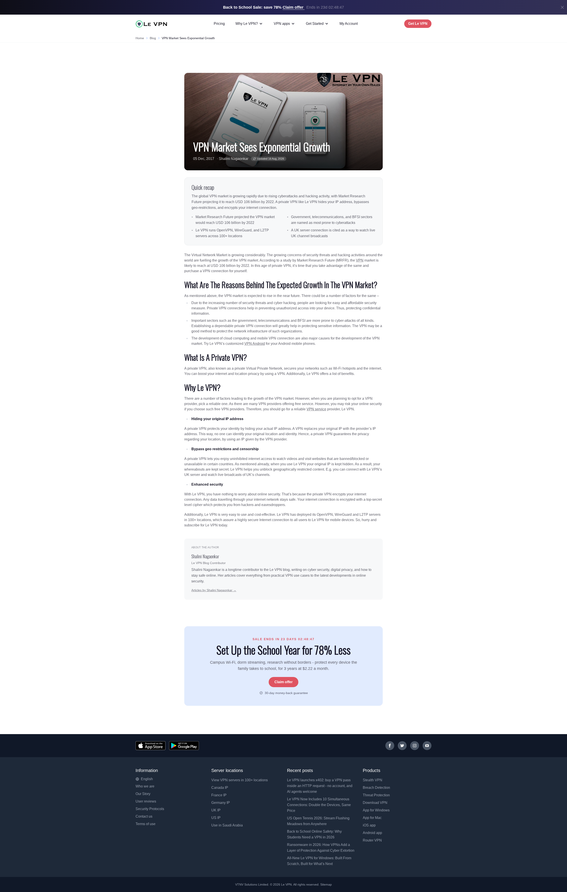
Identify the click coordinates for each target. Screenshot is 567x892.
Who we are (145, 786)
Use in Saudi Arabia (227, 825)
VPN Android (254, 343)
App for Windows (376, 810)
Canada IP (219, 787)
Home (140, 38)
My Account (349, 23)
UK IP (216, 810)
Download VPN (375, 803)
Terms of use (145, 824)
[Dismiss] (562, 7)
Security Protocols (150, 809)
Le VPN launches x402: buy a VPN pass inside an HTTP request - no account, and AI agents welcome (319, 785)
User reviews (146, 801)
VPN (359, 260)
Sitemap (326, 884)
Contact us (144, 816)
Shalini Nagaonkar (233, 159)
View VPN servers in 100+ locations (239, 780)
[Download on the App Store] (150, 745)
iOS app (369, 825)
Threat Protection (376, 795)
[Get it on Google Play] (184, 745)
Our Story (143, 794)
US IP (216, 818)
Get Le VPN (417, 23)
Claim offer (283, 682)
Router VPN (372, 840)
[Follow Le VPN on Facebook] (389, 745)
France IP (219, 795)
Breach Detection (376, 787)
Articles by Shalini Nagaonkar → (213, 590)
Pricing (219, 23)
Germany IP (220, 803)
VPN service (316, 409)
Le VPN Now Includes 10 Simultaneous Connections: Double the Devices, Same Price (319, 804)
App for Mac (372, 818)
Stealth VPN (372, 780)
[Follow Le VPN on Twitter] (402, 745)
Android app (372, 833)
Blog (153, 38)
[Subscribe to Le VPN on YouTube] (427, 745)
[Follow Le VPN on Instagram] (414, 745)
